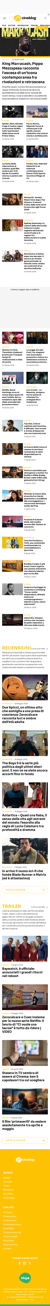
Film (4, 25)
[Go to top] (45, 1297)
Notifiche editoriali (12, 1232)
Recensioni (23, 25)
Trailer (34, 25)
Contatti (7, 1248)
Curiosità (28, 220)
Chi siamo (8, 1212)
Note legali (8, 1228)
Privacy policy (9, 1216)
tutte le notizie (38, 649)
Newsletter (8, 1240)
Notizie (11, 25)
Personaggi (8, 1198)
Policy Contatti (10, 1236)
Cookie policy (9, 1220)
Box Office (8, 1194)
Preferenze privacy (12, 1224)
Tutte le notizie (15, 890)
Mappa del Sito (10, 1244)
